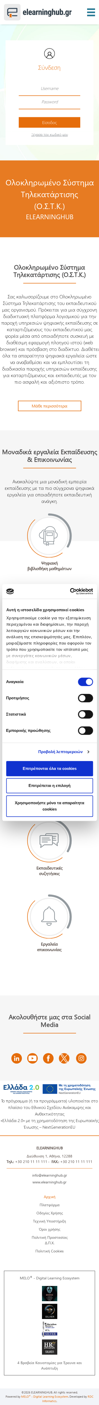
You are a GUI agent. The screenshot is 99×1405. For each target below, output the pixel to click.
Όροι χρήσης (49, 1229)
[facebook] (48, 1058)
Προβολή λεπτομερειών (60, 751)
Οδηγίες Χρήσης (49, 1212)
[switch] (85, 698)
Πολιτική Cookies (49, 1250)
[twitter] (64, 1058)
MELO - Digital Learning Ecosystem (49, 1277)
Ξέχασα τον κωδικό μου (49, 134)
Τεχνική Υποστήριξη (49, 1221)
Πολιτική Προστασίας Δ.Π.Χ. (50, 1240)
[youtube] (32, 1058)
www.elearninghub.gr (49, 1181)
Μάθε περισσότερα (49, 406)
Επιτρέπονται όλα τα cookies (50, 768)
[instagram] (81, 1058)
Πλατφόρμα (50, 1204)
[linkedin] (16, 1058)
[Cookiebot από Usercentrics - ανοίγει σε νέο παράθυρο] (70, 591)
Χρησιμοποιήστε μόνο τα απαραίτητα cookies (49, 806)
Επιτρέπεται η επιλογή (49, 785)
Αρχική (49, 1196)
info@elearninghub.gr (49, 1175)
